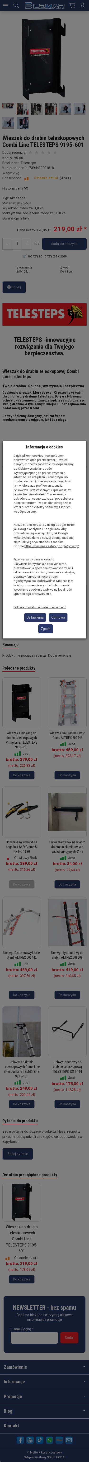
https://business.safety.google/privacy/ (51, 546)
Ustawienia (35, 617)
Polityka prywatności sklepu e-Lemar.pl (40, 607)
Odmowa (58, 617)
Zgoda (46, 629)
